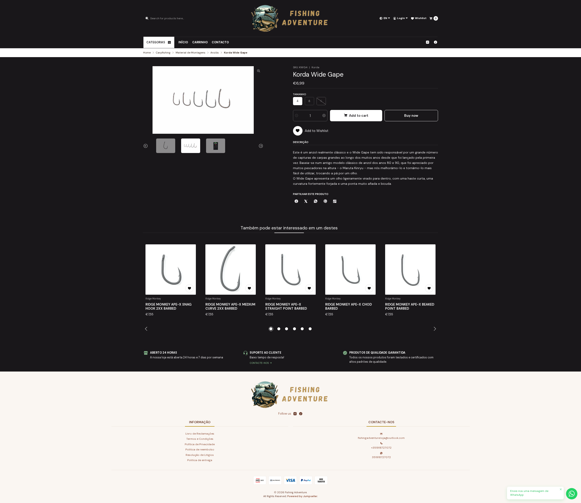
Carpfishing (163, 52)
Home (147, 52)
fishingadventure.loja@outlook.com (381, 438)
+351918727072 (381, 448)
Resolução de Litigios (200, 455)
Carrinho (200, 42)
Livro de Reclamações (199, 433)
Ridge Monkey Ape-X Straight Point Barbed (286, 306)
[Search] (147, 18)
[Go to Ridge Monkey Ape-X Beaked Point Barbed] (410, 269)
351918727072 (381, 457)
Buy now (411, 115)
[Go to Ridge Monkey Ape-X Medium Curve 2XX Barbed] (230, 269)
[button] (271, 329)
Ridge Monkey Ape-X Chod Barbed (348, 306)
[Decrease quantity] (296, 115)
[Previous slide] (146, 146)
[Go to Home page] (290, 18)
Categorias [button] (155, 42)
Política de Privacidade (200, 444)
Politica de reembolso (199, 449)
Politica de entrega (199, 460)
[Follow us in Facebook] (435, 42)
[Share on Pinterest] (325, 201)
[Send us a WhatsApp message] (571, 493)
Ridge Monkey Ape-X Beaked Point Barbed (409, 306)
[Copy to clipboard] (334, 201)
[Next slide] (259, 146)
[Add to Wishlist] (189, 288)
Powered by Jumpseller (302, 496)
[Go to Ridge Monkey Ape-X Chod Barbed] (350, 269)
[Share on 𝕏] (306, 201)
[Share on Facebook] (296, 201)
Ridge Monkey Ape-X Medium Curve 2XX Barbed (230, 306)
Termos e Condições (199, 439)
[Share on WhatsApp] (315, 201)
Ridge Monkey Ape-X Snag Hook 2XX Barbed (168, 306)
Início (183, 42)
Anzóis (214, 52)
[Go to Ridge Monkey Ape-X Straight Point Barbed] (290, 269)
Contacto (220, 42)
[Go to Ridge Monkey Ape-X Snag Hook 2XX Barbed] (170, 269)
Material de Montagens (190, 52)
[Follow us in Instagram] (427, 42)
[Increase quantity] (324, 115)
